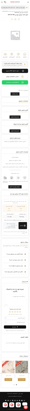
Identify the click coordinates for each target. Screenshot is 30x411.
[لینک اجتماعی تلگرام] (6, 400)
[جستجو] (1, 2)
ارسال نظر (14, 327)
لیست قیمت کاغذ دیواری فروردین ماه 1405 (8, 7)
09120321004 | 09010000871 (12, 393)
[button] (15, 71)
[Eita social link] (13, 400)
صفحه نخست (25, 11)
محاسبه (21, 226)
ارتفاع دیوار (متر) (10, 214)
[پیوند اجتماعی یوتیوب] (22, 400)
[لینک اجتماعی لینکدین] (17, 400)
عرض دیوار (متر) (22, 214)
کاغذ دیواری (21, 11)
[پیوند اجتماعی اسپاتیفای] (15, 400)
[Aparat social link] (8, 400)
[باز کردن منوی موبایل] (28, 2)
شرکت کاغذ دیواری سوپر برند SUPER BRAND (10, 11)
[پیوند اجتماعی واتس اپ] (10, 400)
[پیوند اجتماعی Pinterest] (19, 400)
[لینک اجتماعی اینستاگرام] (24, 400)
